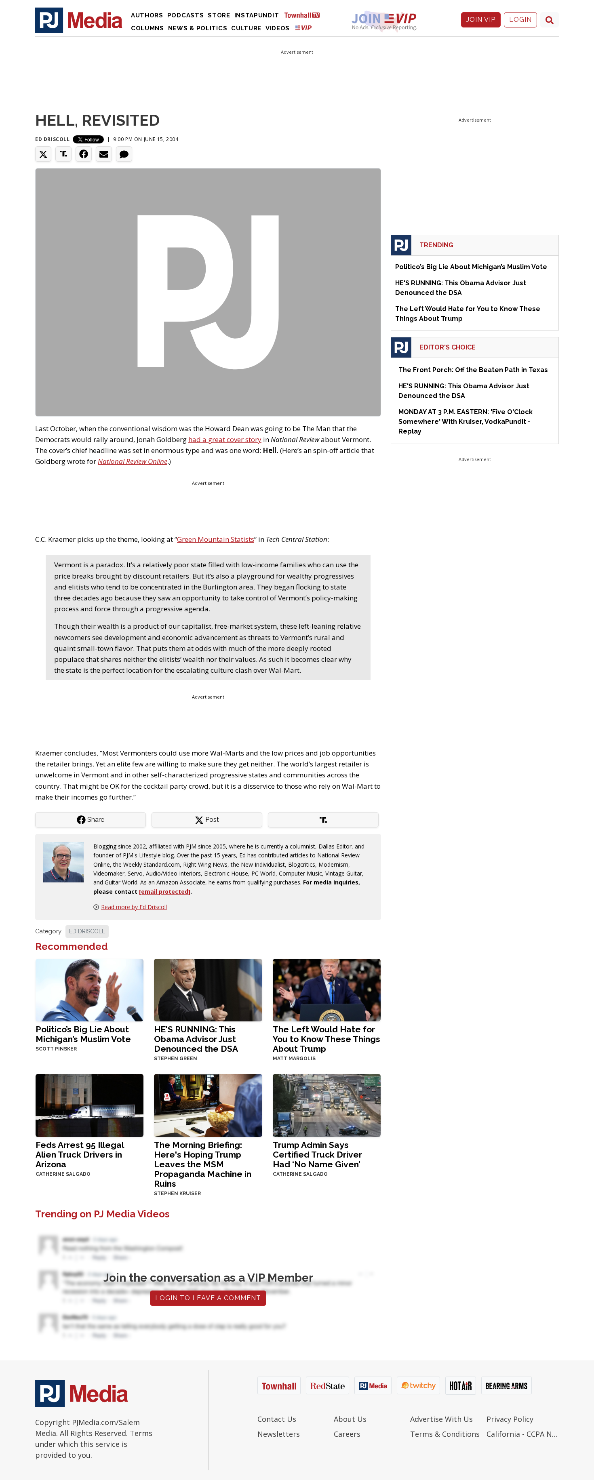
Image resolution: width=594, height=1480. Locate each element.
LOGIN (520, 19)
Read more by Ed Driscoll (134, 907)
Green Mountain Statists (215, 539)
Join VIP (480, 19)
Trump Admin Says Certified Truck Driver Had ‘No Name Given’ (317, 1154)
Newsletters (278, 1434)
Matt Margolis (294, 1058)
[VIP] (303, 27)
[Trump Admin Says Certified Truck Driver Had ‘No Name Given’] (327, 1104)
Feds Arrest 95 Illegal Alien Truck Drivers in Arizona (80, 1154)
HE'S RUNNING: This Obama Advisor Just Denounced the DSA (196, 1039)
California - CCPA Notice (523, 1434)
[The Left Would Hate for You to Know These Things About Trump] (327, 989)
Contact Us (276, 1419)
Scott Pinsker (56, 1049)
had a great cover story (224, 439)
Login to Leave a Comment (208, 1298)
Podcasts (185, 15)
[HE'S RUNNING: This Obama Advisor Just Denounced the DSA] (208, 989)
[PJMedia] (78, 20)
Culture (246, 28)
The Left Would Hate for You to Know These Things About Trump (326, 1039)
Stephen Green (175, 1058)
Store (219, 15)
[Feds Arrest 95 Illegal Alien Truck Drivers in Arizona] (89, 1104)
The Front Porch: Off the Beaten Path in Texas (473, 370)
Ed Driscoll (52, 139)
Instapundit (256, 15)
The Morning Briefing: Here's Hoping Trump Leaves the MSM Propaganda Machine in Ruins (202, 1164)
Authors (147, 15)
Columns (147, 28)
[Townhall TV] (305, 14)
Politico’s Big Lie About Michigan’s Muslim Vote (83, 1034)
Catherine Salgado (63, 1174)
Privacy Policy (510, 1419)
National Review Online (132, 461)
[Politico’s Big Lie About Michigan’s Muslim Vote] (89, 989)
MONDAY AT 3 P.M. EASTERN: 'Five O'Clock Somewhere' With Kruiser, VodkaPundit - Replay (465, 421)
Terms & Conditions (445, 1434)
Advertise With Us (441, 1419)
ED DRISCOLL (87, 931)
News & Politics (197, 28)
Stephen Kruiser (177, 1193)
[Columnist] (66, 861)
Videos (277, 28)
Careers (347, 1434)
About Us (350, 1419)
